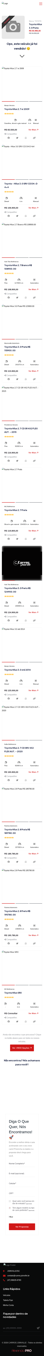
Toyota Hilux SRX (13, 992)
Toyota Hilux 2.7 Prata (15, 510)
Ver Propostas (22, 1227)
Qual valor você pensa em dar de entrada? (23, 1202)
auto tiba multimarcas (11, 261)
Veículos (6, 1295)
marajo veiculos (9, 105)
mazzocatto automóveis (11, 343)
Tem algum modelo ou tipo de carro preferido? (23, 1209)
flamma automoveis (10, 826)
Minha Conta (8, 1305)
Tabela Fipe (8, 1300)
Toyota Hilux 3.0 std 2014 (17, 669)
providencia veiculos (11, 425)
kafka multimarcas (10, 744)
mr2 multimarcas (9, 506)
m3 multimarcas (9, 989)
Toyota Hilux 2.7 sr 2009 (16, 109)
